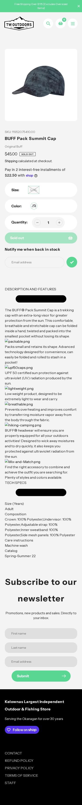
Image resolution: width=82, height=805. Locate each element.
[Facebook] (38, 444)
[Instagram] (44, 444)
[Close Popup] (72, 354)
